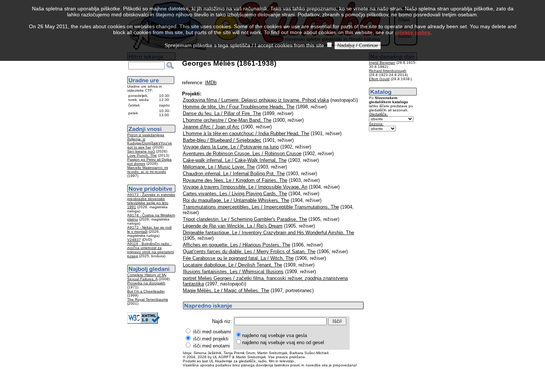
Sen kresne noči (141, 151)
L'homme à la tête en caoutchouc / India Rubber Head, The (246, 133)
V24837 (134, 240)
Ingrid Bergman (382, 63)
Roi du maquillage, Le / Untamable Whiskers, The (236, 200)
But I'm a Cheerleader (146, 291)
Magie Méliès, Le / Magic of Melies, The (226, 290)
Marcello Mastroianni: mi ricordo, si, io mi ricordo (147, 170)
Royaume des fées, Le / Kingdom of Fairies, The (235, 180)
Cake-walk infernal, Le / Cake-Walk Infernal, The (235, 160)
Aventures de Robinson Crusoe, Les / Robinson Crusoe (242, 153)
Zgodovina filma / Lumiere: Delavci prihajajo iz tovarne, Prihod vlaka (256, 100)
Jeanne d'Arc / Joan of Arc (211, 127)
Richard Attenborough (387, 71)
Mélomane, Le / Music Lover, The (219, 167)
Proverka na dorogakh (146, 283)
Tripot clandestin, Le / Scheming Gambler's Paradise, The (245, 219)
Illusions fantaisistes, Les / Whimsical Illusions (233, 271)
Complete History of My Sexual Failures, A (146, 277)
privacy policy (412, 32)
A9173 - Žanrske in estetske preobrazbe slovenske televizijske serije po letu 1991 (151, 201)
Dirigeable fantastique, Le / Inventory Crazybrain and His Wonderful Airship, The (268, 232)
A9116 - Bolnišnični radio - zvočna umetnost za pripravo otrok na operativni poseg (150, 250)
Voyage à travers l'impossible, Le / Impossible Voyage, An (245, 187)
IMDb (211, 82)
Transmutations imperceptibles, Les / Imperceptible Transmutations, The (261, 207)
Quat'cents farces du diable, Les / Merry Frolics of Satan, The (249, 251)
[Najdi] (170, 66)
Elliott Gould (379, 79)
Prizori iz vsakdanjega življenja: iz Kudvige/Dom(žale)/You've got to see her (149, 141)
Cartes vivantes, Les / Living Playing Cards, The (235, 193)
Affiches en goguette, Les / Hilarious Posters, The (236, 245)
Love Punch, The (142, 155)
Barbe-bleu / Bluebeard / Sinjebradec (222, 140)
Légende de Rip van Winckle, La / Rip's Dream (233, 226)
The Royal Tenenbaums (147, 299)
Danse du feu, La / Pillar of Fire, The (222, 113)
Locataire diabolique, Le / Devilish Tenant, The (232, 265)
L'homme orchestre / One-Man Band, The (227, 120)
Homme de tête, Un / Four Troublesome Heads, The (238, 107)
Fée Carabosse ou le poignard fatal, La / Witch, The (238, 258)
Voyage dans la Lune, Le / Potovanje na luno (231, 147)
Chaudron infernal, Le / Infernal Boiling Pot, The (234, 173)
